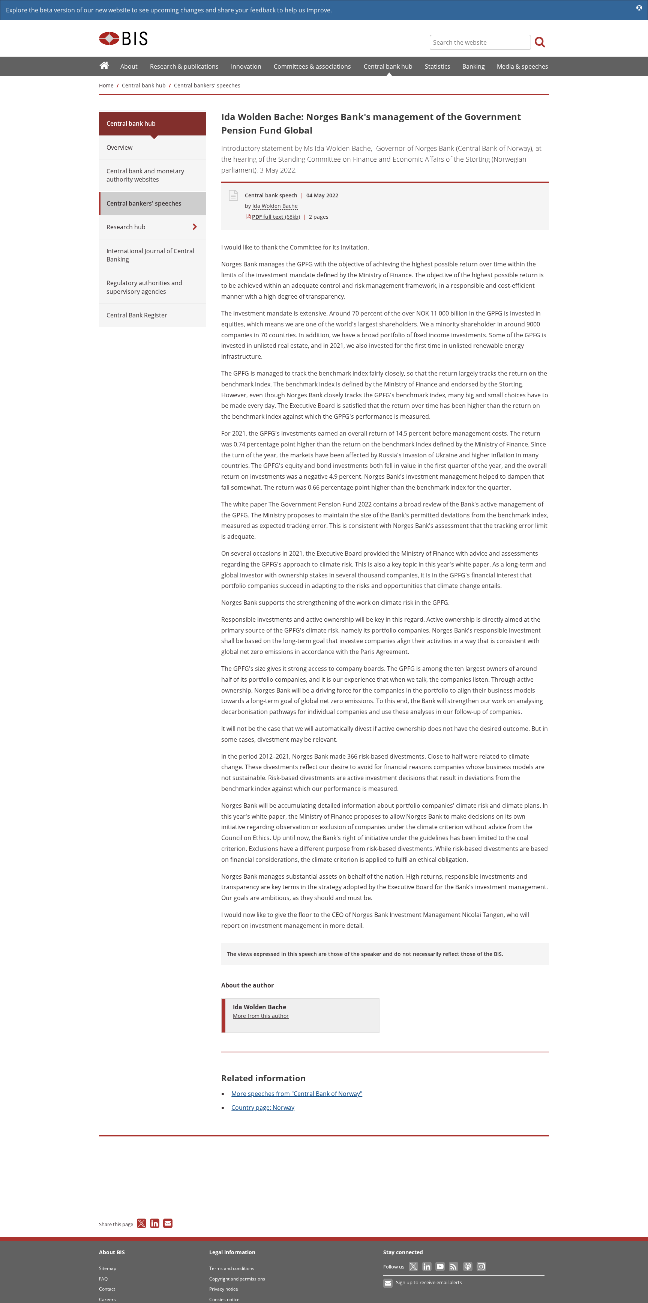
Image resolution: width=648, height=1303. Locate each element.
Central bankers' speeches (207, 85)
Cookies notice (224, 1299)
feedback (263, 10)
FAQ (103, 1279)
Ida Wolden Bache (275, 205)
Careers (107, 1299)
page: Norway (262, 1107)
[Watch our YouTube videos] (441, 1266)
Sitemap (107, 1268)
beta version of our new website (85, 10)
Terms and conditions (231, 1268)
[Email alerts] (388, 1283)
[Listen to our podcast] (467, 1266)
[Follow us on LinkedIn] (427, 1266)
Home (106, 85)
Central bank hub (144, 85)
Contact (107, 1289)
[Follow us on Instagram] (481, 1266)
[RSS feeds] (454, 1266)
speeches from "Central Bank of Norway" (296, 1094)
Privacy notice (223, 1289)
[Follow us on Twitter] (414, 1266)
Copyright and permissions (237, 1279)
